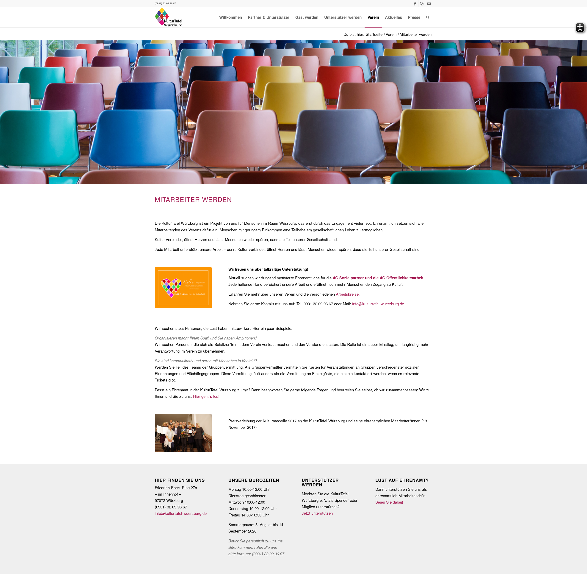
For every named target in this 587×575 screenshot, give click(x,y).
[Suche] (427, 17)
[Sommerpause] (183, 287)
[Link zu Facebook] (415, 3)
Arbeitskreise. (348, 294)
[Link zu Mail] (428, 3)
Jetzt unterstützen (317, 513)
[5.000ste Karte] (169, 17)
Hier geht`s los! (206, 396)
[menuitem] (230, 17)
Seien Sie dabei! (389, 502)
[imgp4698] (183, 433)
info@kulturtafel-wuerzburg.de (378, 303)
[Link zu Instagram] (421, 3)
